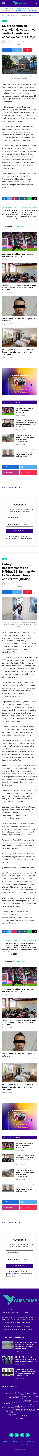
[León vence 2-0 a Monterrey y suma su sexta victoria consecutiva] (19, 241)
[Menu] (3, 3)
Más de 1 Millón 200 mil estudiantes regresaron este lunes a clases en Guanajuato (26, 1359)
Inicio (3, 15)
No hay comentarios (10, 45)
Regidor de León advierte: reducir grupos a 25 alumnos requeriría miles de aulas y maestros (19, 287)
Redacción (12, 42)
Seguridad (13, 1441)
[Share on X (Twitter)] (17, 50)
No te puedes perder (12, 487)
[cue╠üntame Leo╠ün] (19, 1130)
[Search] (36, 3)
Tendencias (29, 1441)
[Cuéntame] (19, 3)
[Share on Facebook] (7, 50)
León (4, 21)
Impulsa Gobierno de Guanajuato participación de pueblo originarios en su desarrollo (10, 214)
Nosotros (15, 1444)
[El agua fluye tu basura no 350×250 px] (19, 392)
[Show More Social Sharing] (35, 50)
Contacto (24, 1444)
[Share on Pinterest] (27, 50)
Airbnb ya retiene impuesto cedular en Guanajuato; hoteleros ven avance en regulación (17, 352)
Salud (21, 1441)
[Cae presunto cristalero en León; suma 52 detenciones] (19, 306)
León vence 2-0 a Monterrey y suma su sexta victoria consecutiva (25, 410)
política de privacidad (13, 538)
